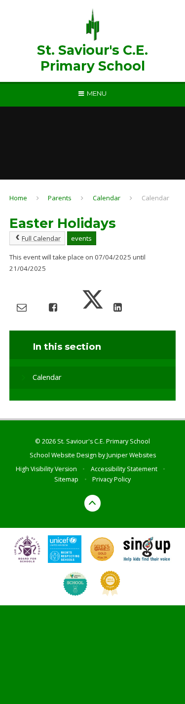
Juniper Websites (131, 455)
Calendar (106, 197)
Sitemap (66, 479)
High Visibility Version (46, 469)
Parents (60, 197)
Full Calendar (41, 238)
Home (18, 197)
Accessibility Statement (124, 469)
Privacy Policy (111, 479)
